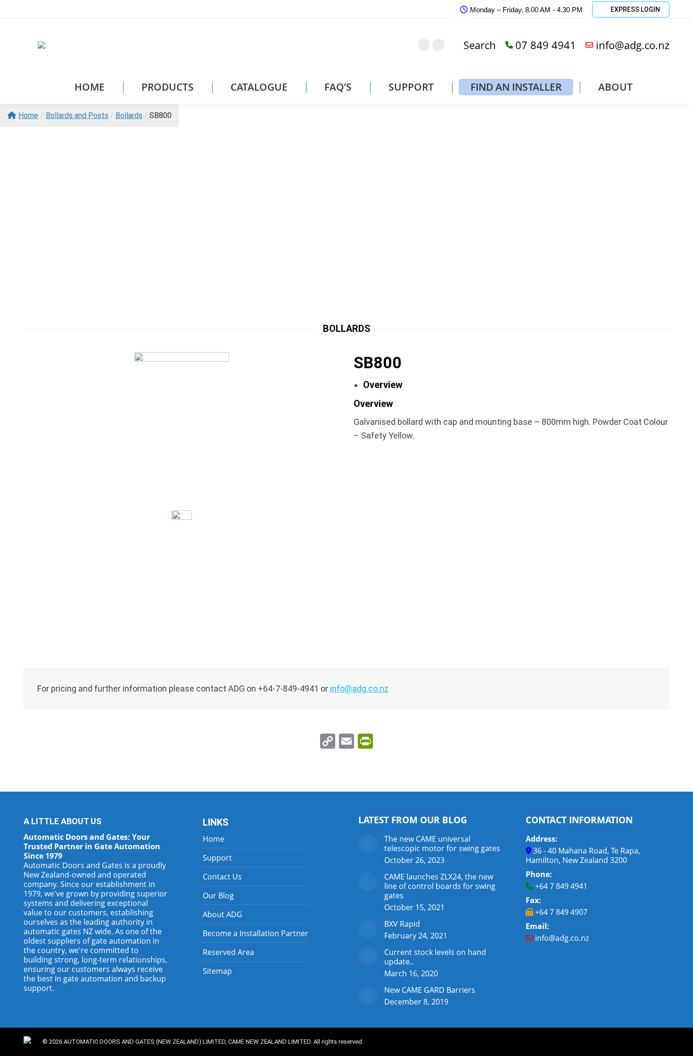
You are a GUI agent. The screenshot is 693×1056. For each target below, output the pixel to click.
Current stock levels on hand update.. (435, 956)
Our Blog (218, 895)
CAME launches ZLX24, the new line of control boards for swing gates (439, 886)
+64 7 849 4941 (561, 886)
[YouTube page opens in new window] (438, 45)
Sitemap (217, 971)
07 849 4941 (545, 45)
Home (28, 115)
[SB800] (181, 423)
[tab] (383, 384)
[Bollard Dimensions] (182, 581)
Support (217, 857)
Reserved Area (228, 952)
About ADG (222, 914)
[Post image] (367, 843)
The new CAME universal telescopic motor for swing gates (442, 843)
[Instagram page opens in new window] (424, 45)
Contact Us (222, 876)
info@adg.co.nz (632, 45)
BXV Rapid (402, 924)
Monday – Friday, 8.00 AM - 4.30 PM (526, 10)
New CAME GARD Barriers (429, 990)
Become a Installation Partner (255, 933)
